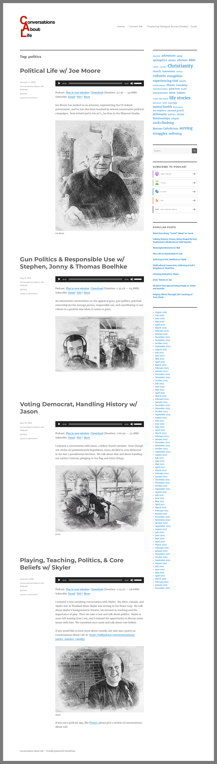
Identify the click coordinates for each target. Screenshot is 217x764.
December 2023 (162, 405)
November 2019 (162, 554)
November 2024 (162, 377)
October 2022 (161, 448)
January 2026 (161, 334)
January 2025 (161, 371)
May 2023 (159, 427)
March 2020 (161, 545)
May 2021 (159, 501)
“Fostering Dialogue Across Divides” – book (172, 26)
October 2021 (161, 486)
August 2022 (161, 455)
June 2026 (160, 318)
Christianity (180, 66)
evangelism (174, 76)
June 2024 (160, 386)
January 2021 (161, 514)
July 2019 (159, 566)
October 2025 (161, 343)
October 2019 (161, 557)
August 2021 (161, 492)
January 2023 (161, 439)
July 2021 (159, 495)
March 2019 (160, 579)
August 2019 (161, 563)
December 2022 (162, 442)
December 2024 (162, 374)
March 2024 (161, 396)
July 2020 (159, 532)
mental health (162, 106)
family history (159, 85)
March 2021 (160, 507)
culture (179, 71)
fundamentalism (160, 89)
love (165, 103)
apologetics (160, 60)
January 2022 (161, 476)
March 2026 (161, 328)
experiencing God (165, 80)
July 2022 (159, 458)
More (87, 96)
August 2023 (161, 417)
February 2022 (162, 473)
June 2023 (159, 424)
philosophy (160, 114)
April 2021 (160, 504)
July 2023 (159, 421)
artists (172, 60)
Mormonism (178, 107)
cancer (156, 67)
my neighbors (159, 110)
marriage (172, 103)
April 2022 (160, 467)
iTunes (93, 722)
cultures (159, 76)
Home (121, 26)
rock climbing (163, 123)
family (182, 81)
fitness (171, 85)
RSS (79, 96)
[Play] (59, 83)
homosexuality (160, 93)
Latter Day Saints (160, 99)
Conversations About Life (32, 751)
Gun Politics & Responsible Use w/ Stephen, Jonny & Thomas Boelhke (73, 263)
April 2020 (160, 541)
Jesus (172, 92)
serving (186, 128)
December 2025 (162, 337)
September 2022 (162, 452)
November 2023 (162, 408)
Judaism (181, 92)
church (157, 71)
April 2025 (160, 362)
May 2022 (159, 464)
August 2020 (161, 529)
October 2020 (161, 523)
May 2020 (159, 538)
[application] (99, 83)
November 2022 (162, 445)
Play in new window (77, 92)
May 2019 (159, 572)
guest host (174, 89)
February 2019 (162, 582)
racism (180, 114)
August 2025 (161, 349)
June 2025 (160, 355)
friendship (181, 85)
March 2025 (161, 365)
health (184, 89)
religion (175, 118)
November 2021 (162, 483)
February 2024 (162, 399)
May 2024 (159, 390)
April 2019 (160, 576)
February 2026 (162, 331)
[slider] (138, 83)
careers (163, 67)
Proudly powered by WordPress (60, 751)
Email (71, 96)
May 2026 (159, 321)
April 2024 (160, 393)
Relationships (161, 118)
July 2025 (159, 352)
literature (157, 103)
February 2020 (162, 548)
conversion (168, 71)
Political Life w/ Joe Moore (60, 70)
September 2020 (162, 526)
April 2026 (160, 324)
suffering (175, 133)
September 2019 (162, 560)
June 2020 (160, 535)
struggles (160, 133)
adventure (168, 55)
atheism (182, 60)
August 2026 (161, 312)
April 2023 (160, 430)
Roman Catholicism (165, 128)
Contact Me (136, 26)
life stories (180, 97)
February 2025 (162, 368)
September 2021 (162, 489)
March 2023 (160, 433)
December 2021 (162, 479)
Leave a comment (28, 98)
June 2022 (160, 461)
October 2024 (161, 380)
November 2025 (162, 340)
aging (179, 56)
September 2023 (162, 414)
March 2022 (161, 470)
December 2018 (162, 588)
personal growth (176, 110)
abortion (156, 56)
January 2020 (161, 551)
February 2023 (162, 436)
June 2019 (159, 569)
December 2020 (162, 517)
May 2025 (159, 359)
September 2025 (162, 346)
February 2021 (161, 510)
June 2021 (159, 498)
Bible (192, 60)
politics (23, 93)
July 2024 (159, 383)
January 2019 (161, 585)
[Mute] (131, 83)
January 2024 (161, 402)
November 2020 (162, 520)
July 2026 (159, 315)
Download (97, 92)
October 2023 (161, 411)
